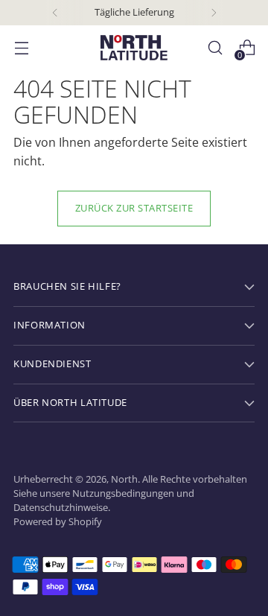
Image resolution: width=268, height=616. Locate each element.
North (124, 479)
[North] (134, 47)
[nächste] (213, 12)
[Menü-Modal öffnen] (21, 48)
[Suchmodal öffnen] (215, 48)
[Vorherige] (55, 12)
